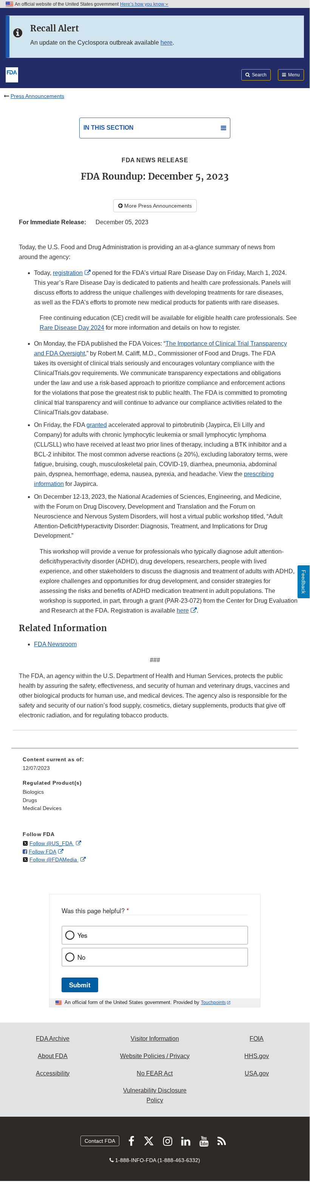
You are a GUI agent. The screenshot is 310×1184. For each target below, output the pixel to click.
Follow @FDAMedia (54, 860)
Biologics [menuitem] (33, 792)
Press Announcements (37, 96)
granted (96, 425)
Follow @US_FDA (51, 843)
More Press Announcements (157, 206)
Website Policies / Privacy (155, 1056)
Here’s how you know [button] (142, 4)
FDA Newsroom (55, 644)
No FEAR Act (155, 1073)
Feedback (304, 582)
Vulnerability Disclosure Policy (155, 1095)
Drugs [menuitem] (30, 800)
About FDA (53, 1056)
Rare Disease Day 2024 (72, 327)
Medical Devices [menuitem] (42, 808)
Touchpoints (213, 1002)
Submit (80, 984)
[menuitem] (155, 766)
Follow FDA (42, 852)
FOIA (257, 1038)
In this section (108, 127)
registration (68, 273)
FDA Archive (52, 1038)
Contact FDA (100, 1141)
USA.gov (257, 1073)
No (81, 957)
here (166, 42)
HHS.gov (256, 1056)
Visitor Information (155, 1038)
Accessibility (52, 1073)
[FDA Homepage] (12, 74)
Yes (82, 935)
